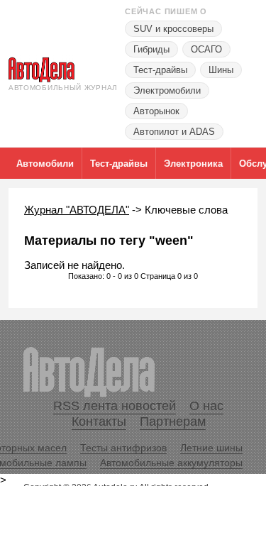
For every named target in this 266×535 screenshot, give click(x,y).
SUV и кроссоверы (173, 28)
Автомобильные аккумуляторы (171, 462)
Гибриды (151, 49)
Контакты (99, 421)
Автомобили (45, 163)
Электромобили (167, 90)
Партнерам (173, 421)
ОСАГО (206, 49)
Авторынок (156, 111)
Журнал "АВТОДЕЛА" (76, 210)
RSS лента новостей (114, 406)
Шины (221, 70)
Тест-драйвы (160, 70)
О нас (206, 406)
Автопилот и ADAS (174, 131)
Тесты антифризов (123, 447)
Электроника (193, 163)
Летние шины (211, 447)
